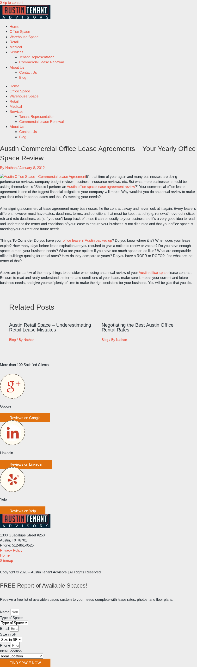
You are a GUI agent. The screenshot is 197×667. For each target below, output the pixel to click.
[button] (25, 417)
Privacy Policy (11, 550)
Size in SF (8, 634)
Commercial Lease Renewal (41, 62)
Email (5, 628)
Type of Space (11, 618)
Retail (14, 42)
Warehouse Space (24, 37)
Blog (22, 77)
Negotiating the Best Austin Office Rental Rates (137, 327)
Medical (16, 47)
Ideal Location (11, 651)
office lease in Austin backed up (87, 240)
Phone (5, 645)
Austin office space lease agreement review (101, 187)
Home (14, 26)
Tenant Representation (36, 57)
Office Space (20, 32)
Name (5, 612)
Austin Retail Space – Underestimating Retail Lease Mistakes (50, 327)
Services (17, 52)
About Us (17, 67)
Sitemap (6, 561)
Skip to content (11, 2)
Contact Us (28, 72)
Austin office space (153, 272)
